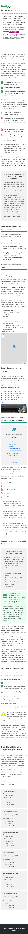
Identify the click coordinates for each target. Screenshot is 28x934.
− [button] (3, 337)
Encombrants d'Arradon (10, 399)
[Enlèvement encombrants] (5, 6)
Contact (16, 928)
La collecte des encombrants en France (13, 444)
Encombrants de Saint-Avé (10, 393)
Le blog (10, 928)
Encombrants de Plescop (10, 397)
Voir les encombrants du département (13, 403)
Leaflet (25, 363)
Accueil (5, 928)
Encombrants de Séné (9, 391)
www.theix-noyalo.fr (8, 331)
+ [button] (3, 335)
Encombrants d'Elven (9, 395)
